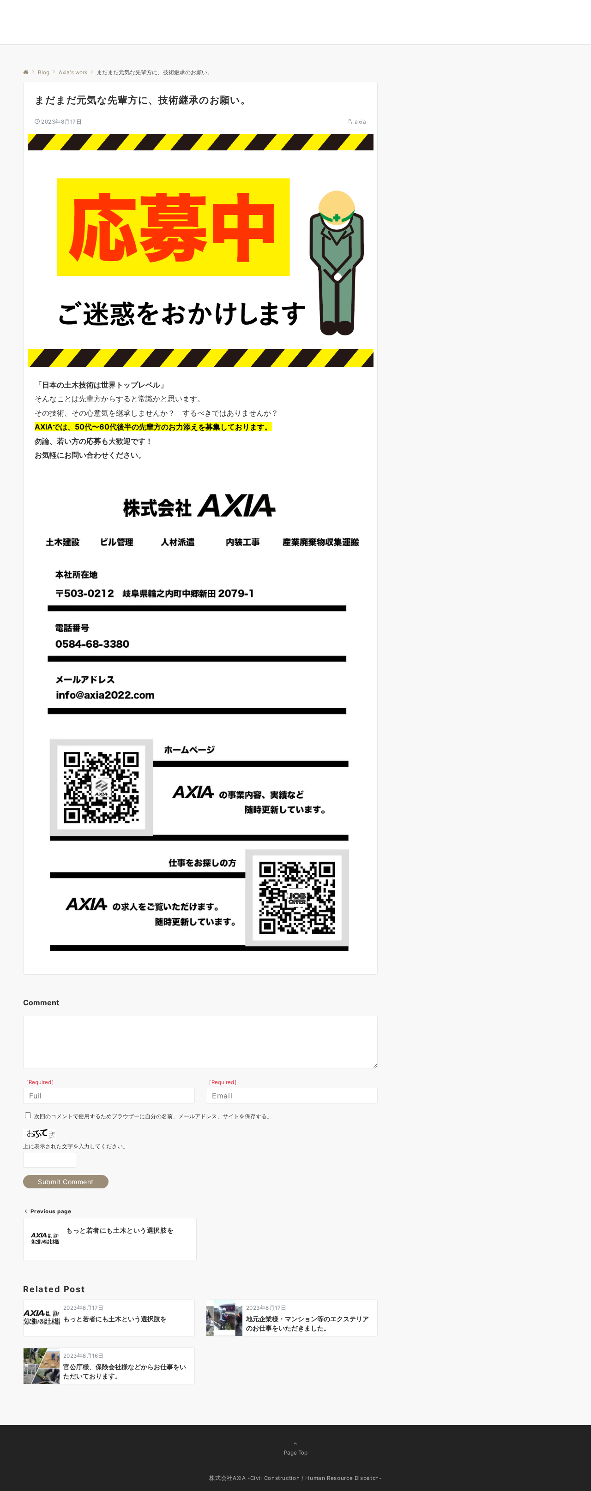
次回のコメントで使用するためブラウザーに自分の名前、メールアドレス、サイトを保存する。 (153, 1116)
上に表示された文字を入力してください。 (75, 1146)
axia (360, 122)
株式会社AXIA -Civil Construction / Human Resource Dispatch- (295, 1478)
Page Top (296, 1452)
